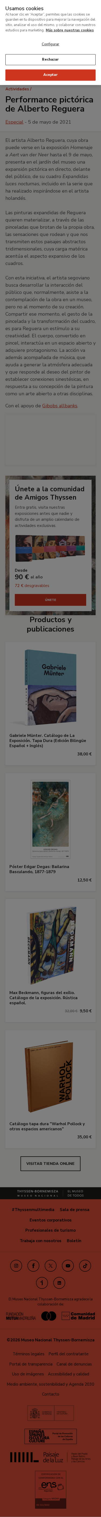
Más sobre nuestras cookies (70, 30)
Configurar (50, 44)
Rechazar (50, 59)
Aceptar (50, 74)
